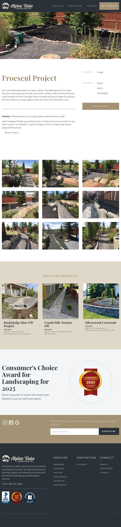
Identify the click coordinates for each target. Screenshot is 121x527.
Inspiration (75, 6)
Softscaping (59, 468)
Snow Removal (60, 485)
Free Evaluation (106, 468)
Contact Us (104, 472)
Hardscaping (59, 464)
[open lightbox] (20, 173)
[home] (17, 5)
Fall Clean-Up (59, 481)
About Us (104, 464)
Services (57, 6)
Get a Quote (109, 6)
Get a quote (100, 106)
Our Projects (82, 464)
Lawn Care (58, 472)
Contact (92, 6)
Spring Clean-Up (60, 477)
